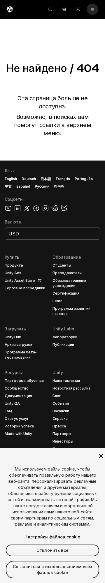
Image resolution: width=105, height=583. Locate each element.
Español (23, 186)
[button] (52, 372)
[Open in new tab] (38, 280)
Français (63, 179)
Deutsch (29, 179)
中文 (8, 186)
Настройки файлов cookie (52, 536)
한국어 (59, 186)
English (11, 179)
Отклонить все (52, 550)
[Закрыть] (100, 456)
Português (84, 179)
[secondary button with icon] (92, 9)
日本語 (46, 179)
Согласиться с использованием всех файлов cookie (52, 569)
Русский (42, 186)
